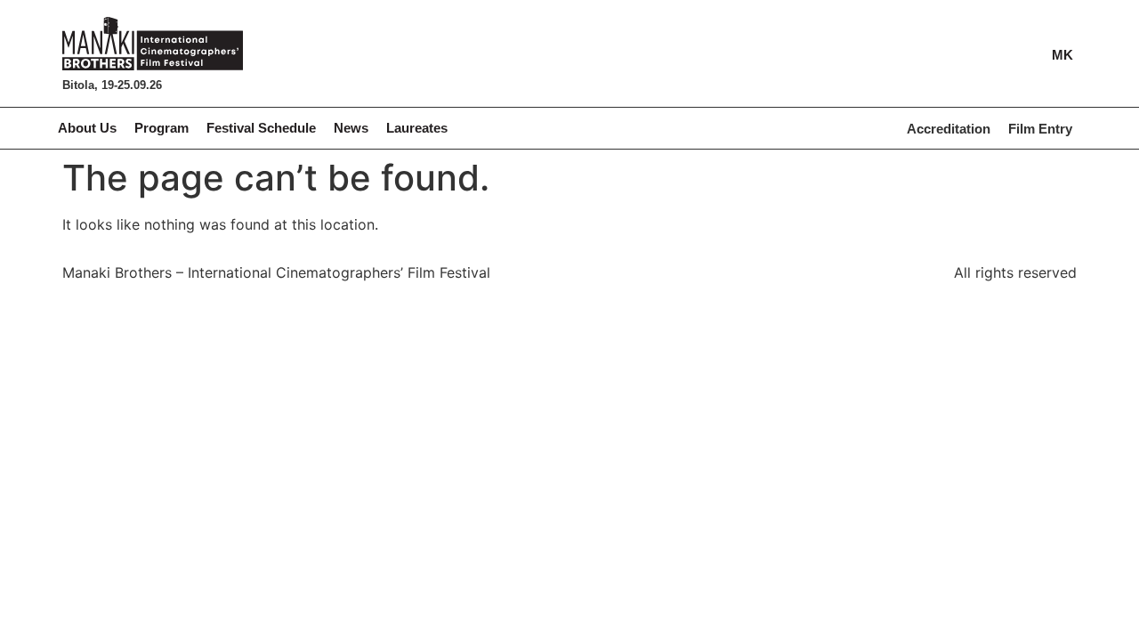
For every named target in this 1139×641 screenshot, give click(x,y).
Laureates (417, 127)
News (351, 127)
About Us (87, 127)
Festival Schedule (261, 127)
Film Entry (1040, 128)
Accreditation (948, 128)
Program (161, 127)
